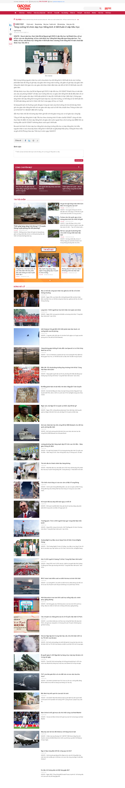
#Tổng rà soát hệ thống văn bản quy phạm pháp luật (34, 19)
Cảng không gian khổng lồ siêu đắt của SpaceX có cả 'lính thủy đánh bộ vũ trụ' (62, 349)
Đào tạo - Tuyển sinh (50, 24)
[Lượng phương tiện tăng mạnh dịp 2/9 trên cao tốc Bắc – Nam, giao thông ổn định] (26, 451)
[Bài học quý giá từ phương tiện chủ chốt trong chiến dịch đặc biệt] (53, 233)
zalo (10, 24)
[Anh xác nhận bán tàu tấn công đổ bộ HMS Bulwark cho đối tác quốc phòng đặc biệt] (26, 432)
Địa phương (38, 24)
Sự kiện (19, 19)
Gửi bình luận (78, 160)
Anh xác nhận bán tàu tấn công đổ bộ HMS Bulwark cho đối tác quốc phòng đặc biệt (62, 426)
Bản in (10, 33)
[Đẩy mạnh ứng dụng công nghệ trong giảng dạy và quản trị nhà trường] (25, 260)
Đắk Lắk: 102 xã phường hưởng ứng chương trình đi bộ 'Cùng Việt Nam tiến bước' (61, 368)
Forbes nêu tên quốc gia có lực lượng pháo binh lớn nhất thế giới (71, 218)
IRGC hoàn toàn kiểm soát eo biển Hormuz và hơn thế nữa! (61, 578)
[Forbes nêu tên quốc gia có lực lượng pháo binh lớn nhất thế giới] (53, 220)
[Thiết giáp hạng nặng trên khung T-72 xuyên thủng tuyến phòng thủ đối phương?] (30, 213)
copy (37, 140)
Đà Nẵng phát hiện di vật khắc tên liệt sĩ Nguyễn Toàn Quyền (61, 387)
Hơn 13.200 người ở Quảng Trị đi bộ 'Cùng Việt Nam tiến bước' (61, 559)
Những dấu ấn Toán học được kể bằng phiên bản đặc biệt (48, 270)
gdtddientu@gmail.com (58, 1)
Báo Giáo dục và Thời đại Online (24, 7)
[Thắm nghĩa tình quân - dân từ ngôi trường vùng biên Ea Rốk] (49, 178)
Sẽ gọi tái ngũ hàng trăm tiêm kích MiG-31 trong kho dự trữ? (71, 205)
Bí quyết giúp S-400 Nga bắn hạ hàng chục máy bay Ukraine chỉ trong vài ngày (62, 656)
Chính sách (29, 24)
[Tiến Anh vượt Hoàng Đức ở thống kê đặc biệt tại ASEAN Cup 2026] (71, 260)
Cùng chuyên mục (23, 167)
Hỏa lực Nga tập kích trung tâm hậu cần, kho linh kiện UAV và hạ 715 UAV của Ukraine (61, 637)
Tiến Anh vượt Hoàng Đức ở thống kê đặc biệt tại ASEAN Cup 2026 (71, 271)
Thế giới (79, 13)
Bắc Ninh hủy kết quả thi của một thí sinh (73, 188)
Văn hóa (100, 13)
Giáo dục (22, 13)
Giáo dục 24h (70, 24)
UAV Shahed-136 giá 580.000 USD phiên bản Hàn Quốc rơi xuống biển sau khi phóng (60, 330)
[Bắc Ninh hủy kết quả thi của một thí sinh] (73, 178)
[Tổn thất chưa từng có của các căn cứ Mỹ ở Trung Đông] (26, 490)
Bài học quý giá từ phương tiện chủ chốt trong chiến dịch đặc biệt (70, 233)
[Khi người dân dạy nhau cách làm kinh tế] (26, 178)
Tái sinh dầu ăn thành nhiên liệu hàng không (55, 463)
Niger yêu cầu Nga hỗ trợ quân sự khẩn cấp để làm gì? (59, 406)
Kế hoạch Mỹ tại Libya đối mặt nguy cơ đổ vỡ (56, 502)
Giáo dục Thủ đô (108, 8)
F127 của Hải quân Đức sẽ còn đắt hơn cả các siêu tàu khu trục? (60, 675)
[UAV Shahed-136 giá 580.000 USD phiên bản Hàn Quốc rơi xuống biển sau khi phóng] (26, 336)
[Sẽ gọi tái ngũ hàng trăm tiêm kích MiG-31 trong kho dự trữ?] (53, 206)
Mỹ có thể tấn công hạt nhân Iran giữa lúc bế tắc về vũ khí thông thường (60, 292)
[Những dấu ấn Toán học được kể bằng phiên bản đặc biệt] (48, 260)
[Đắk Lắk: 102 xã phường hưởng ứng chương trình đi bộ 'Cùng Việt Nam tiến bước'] (26, 375)
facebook (10, 28)
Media (94, 13)
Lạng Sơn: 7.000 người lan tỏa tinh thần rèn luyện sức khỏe (61, 310)
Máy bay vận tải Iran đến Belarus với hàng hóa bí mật (58, 732)
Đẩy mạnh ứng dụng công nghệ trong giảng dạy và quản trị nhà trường (25, 271)
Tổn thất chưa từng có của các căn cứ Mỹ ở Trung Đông (60, 482)
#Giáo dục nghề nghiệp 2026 (55, 19)
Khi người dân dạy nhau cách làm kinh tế (26, 188)
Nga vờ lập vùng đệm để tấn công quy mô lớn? (56, 751)
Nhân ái (72, 13)
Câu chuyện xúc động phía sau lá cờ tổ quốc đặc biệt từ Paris (61, 617)
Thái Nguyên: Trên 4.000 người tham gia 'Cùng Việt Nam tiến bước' (61, 522)
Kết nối (50, 13)
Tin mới (10, 44)
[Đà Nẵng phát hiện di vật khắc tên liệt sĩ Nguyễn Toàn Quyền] (26, 394)
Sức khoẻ (87, 13)
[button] (48, 280)
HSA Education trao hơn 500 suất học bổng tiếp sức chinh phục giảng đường (61, 599)
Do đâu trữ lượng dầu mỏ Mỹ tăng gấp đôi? (55, 770)
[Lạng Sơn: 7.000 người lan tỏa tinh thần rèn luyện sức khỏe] (26, 317)
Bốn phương (61, 24)
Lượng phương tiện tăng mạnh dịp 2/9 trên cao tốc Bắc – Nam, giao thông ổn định (62, 445)
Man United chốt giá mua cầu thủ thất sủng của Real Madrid (61, 713)
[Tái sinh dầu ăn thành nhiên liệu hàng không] (26, 470)
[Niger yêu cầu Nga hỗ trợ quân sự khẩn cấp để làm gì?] (26, 413)
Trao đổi (56, 13)
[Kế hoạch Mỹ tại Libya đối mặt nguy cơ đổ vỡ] (26, 509)
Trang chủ (15, 12)
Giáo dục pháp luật (39, 13)
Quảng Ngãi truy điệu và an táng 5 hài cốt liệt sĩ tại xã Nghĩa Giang (61, 541)
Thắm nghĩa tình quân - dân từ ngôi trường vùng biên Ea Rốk (49, 188)
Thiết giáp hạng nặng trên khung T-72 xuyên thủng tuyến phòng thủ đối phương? (30, 227)
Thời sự (29, 13)
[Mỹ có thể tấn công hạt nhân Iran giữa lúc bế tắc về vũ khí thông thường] (26, 298)
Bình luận (10, 39)
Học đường (64, 13)
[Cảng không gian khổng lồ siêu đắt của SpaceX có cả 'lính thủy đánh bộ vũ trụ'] (26, 355)
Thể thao (108, 13)
